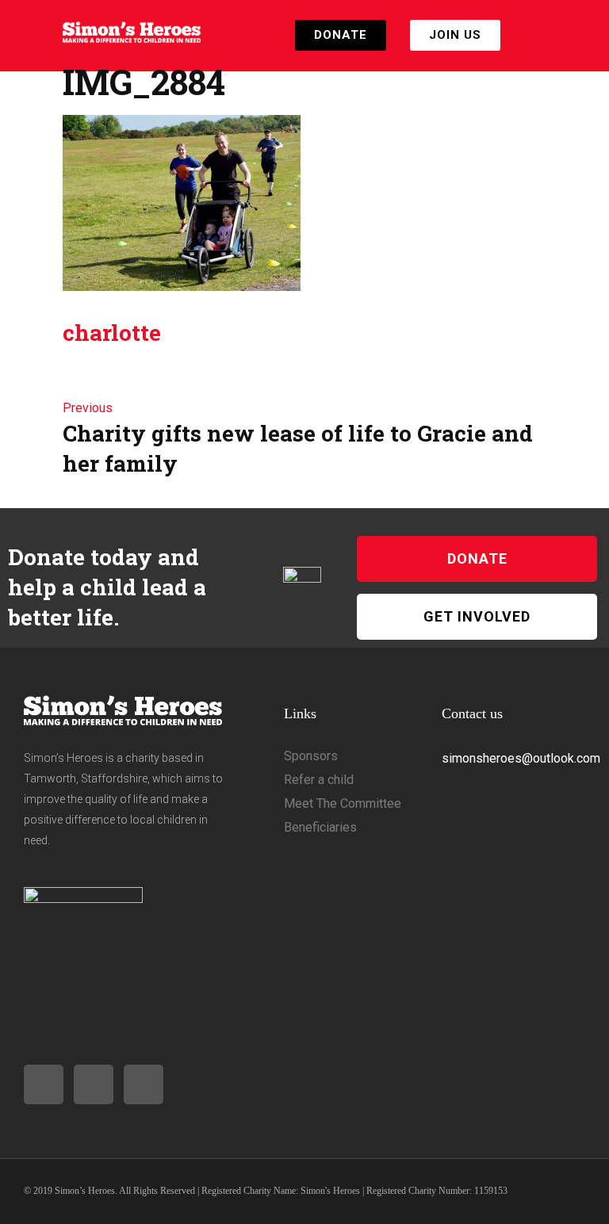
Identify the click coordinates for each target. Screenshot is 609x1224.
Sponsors (311, 755)
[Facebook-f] (93, 1084)
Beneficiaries (320, 827)
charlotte (112, 332)
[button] (535, 35)
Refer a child (319, 779)
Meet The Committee (342, 803)
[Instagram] (43, 1084)
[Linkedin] (143, 1084)
